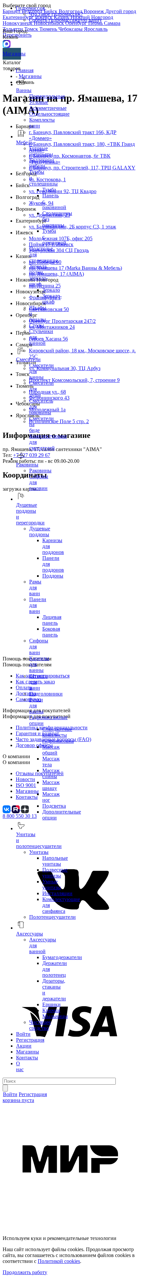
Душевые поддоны (39, 531)
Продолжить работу (25, 1272)
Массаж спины (51, 773)
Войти (23, 1034)
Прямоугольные (47, 96)
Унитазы (39, 852)
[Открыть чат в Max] (6, 43)
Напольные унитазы (55, 861)
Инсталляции (57, 893)
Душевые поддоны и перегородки (30, 513)
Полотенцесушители (52, 917)
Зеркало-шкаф (52, 299)
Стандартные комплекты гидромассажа (58, 735)
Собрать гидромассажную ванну (65, 20)
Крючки (51, 1010)
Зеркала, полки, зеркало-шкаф (38, 275)
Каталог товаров (12, 65)
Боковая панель (51, 632)
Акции (23, 1046)
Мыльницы (55, 1016)
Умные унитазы (51, 884)
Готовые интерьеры (41, 151)
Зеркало (51, 290)
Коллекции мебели (41, 163)
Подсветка (54, 806)
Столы (36, 325)
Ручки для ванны (36, 705)
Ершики (51, 1004)
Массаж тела (51, 761)
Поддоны (52, 576)
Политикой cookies (59, 1261)
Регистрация (30, 1040)
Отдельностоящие (49, 114)
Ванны (23, 90)
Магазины (12, 53)
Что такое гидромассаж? (56, 14)
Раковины (40, 470)
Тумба (49, 189)
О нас (20, 1066)
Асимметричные (48, 108)
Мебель (24, 142)
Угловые (38, 102)
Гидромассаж (30, 8)
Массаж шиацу (51, 785)
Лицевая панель (51, 620)
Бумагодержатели (62, 957)
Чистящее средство (40, 1025)
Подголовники (46, 694)
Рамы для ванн (35, 587)
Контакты (27, 1057)
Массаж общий (51, 750)
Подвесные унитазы (55, 872)
